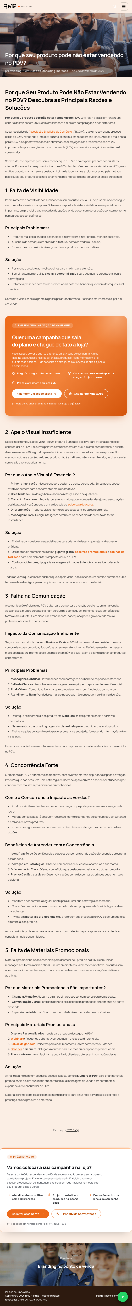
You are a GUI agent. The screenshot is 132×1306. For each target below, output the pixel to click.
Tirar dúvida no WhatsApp (78, 1214)
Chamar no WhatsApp (88, 394)
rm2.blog (15, 71)
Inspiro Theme (104, 1295)
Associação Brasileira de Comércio (50, 131)
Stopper (16, 1049)
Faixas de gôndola (23, 1044)
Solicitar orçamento (25, 1214)
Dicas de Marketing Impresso (49, 71)
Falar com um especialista (34, 394)
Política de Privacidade (17, 1291)
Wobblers (17, 1038)
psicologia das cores (80, 504)
